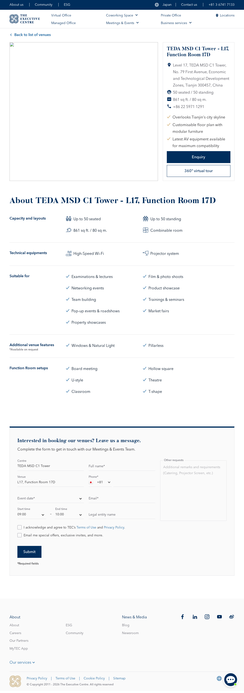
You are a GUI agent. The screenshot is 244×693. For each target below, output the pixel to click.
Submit (29, 552)
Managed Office (63, 23)
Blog (125, 625)
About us (16, 5)
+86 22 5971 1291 (188, 106)
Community (43, 5)
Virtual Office (61, 15)
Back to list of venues (32, 34)
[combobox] (100, 483)
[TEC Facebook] (182, 617)
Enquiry (198, 157)
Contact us (189, 5)
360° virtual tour (198, 171)
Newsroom (130, 633)
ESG (67, 5)
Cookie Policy (94, 678)
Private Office (171, 15)
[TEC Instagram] (207, 617)
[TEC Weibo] (231, 617)
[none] (50, 499)
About (14, 625)
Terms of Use (86, 527)
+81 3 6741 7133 (221, 5)
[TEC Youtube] (219, 617)
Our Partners (19, 641)
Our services (20, 662)
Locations (227, 15)
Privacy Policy (114, 527)
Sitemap (119, 678)
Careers (15, 633)
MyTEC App (19, 649)
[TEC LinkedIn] (195, 617)
